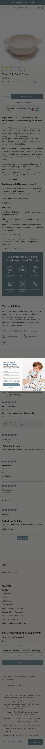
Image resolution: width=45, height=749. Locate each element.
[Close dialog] (44, 358)
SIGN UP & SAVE (11, 384)
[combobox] (4, 377)
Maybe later (11, 387)
